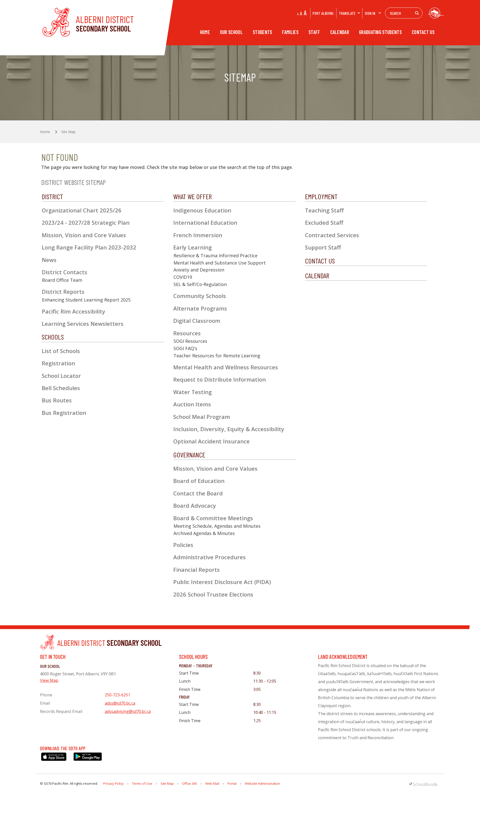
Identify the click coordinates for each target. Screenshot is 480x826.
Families (290, 32)
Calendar (339, 32)
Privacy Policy (113, 783)
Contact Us (423, 32)
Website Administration (262, 783)
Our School (231, 32)
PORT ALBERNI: (323, 13)
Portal (232, 783)
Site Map (167, 783)
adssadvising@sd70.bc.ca (128, 711)
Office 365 (189, 783)
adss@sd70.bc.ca (120, 703)
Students (262, 32)
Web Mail (212, 783)
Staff (314, 32)
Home (205, 32)
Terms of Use (142, 783)
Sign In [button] (370, 13)
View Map (49, 680)
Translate (347, 13)
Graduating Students (380, 32)
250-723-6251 (117, 695)
